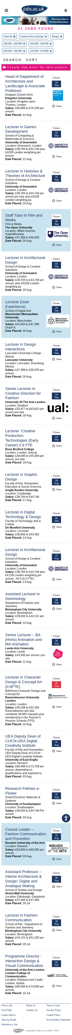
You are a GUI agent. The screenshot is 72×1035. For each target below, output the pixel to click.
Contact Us (32, 1010)
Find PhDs (6, 1010)
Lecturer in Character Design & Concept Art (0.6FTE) (23, 682)
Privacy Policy (53, 1010)
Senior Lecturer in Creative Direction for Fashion (23, 393)
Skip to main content (14, 3)
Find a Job (6, 1005)
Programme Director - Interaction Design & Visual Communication (24, 961)
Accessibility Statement (58, 1019)
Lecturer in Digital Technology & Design (23, 514)
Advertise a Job (9, 1024)
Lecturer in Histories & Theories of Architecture (25, 173)
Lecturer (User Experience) (17, 304)
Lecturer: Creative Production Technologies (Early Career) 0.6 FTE (21, 438)
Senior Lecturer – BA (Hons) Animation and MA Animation (23, 639)
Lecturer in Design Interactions (20, 346)
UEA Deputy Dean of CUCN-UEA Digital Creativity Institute (23, 741)
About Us (31, 1005)
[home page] (34, 14)
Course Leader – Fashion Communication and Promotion (25, 834)
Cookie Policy (53, 1015)
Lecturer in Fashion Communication (21, 917)
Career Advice (8, 1015)
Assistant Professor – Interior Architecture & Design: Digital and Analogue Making (23, 879)
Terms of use (53, 1005)
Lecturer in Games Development (20, 129)
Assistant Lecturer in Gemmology (22, 596)
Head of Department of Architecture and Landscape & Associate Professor (25, 83)
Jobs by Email (8, 1019)
